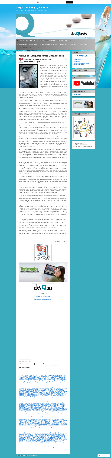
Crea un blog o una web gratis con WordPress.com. (27, 455)
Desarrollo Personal (34, 375)
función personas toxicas (59, 393)
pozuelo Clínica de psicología (53, 429)
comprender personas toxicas (61, 383)
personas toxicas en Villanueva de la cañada (31, 419)
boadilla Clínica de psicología (51, 376)
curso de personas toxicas (35, 384)
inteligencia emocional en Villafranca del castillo (38, 399)
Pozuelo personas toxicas (37, 432)
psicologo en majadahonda (24, 437)
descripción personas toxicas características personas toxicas (51, 390)
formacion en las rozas (33, 392)
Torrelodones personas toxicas (46, 438)
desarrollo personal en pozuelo (36, 389)
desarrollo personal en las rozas (42, 388)
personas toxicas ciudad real (36, 413)
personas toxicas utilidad (24, 428)
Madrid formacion (40, 404)
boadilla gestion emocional (60, 377)
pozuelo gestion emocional (60, 430)
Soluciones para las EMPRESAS (47, 40)
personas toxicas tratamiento (61, 427)
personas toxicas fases (32, 420)
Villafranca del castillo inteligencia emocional (46, 441)
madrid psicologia (35, 405)
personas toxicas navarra (57, 423)
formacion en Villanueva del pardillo (45, 393)
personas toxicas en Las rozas (33, 417)
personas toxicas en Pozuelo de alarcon (27, 418)
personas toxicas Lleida (50, 422)
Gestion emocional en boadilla (45, 394)
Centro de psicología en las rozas (35, 379)
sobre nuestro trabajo (81, 63)
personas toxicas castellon (59, 412)
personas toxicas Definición (57, 414)
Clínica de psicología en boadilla (41, 381)
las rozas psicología (35, 403)
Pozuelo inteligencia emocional (25, 432)
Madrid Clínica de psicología (58, 403)
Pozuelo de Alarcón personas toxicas (26, 430)
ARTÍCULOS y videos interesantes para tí (27, 44)
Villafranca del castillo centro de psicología (39, 439)
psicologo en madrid (60, 436)
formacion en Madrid (42, 392)
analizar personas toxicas (49, 375)
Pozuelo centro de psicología (40, 429)
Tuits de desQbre (77, 94)
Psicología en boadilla (59, 434)
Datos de (78, 64)
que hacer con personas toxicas (37, 437)
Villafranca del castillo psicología (47, 442)
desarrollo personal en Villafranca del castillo (53, 389)
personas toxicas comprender (49, 413)
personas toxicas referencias (41, 425)
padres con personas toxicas (48, 408)
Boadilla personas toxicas (37, 378)
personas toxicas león (39, 422)
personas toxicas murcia (46, 423)
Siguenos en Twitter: (79, 91)
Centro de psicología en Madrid (49, 379)
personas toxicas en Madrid (46, 417)
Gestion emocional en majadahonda (39, 395)
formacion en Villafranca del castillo (29, 393)
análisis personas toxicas (60, 375)
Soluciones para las (80, 55)
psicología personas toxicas (28, 436)
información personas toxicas (36, 397)
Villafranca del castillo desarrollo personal (41, 440)
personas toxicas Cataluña (24, 413)
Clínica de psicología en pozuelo (53, 382)
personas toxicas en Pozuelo (58, 417)
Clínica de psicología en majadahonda (37, 382)
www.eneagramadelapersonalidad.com (43, 299)
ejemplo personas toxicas (24, 391)
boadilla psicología (56, 378)
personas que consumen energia (33, 409)
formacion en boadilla (23, 392)
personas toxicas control (61, 413)
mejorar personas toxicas (24, 408)
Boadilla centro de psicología (39, 376)
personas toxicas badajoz (26, 411)
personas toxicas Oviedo (30, 424)
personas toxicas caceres (24, 412)
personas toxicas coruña (35, 414)
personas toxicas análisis (31, 410)
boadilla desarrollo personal (40, 377)
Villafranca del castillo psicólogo (33, 442)
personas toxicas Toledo (49, 427)
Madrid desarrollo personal (31, 404)
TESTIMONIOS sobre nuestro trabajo (48, 44)
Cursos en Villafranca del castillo (34, 387)
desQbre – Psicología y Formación (32, 7)
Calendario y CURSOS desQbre (65, 40)
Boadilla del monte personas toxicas (26, 377)
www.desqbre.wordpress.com (43, 296)
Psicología (51, 434)
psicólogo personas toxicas (43, 434)
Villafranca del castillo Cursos (25, 440)
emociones (32, 391)
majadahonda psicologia (59, 407)
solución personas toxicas (24, 438)
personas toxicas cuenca (46, 414)
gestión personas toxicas (33, 394)
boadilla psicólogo (48, 378)
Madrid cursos (22, 404)
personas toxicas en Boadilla (48, 416)
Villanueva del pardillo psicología (47, 447)
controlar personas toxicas (24, 384)
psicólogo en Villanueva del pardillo (29, 434)
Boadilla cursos (61, 376)
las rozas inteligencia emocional (50, 402)
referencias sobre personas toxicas (52, 437)
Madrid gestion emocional (50, 404)
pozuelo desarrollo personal (40, 430)
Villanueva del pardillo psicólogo (33, 447)
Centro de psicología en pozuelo (32, 380)
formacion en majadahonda (53, 392)
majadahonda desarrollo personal (40, 406)
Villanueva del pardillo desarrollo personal (41, 444)
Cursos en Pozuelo (23, 387)
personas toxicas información (28, 422)
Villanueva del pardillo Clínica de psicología (54, 443)
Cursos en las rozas (42, 386)
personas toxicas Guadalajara (50, 421)
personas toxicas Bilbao (50, 411)
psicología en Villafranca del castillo (46, 435)
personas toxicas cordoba (24, 414)
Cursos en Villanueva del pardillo (49, 387)
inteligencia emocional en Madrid (36, 398)
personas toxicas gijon (27, 421)
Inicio (17, 40)
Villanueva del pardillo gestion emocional (27, 445)
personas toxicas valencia (35, 428)
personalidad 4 (57, 408)
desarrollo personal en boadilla (28, 388)
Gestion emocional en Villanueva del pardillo (43, 396)
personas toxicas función (43, 420)
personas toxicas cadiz (35, 412)
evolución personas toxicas (51, 391)
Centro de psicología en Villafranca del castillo (49, 380)
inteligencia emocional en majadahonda (51, 398)
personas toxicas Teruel (29, 427)
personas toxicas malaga (24, 423)
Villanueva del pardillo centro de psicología (35, 443)
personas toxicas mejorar (35, 423)
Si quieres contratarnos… (36, 48)
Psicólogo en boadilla (30, 433)
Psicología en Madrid (33, 435)
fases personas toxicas (62, 391)
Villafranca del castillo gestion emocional (27, 441)
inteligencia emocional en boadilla (50, 397)
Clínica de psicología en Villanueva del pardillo (44, 383)
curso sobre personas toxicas (48, 384)
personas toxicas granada (37, 421)
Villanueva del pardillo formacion (57, 444)
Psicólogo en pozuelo (50, 433)
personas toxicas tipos (38, 427)
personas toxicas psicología (29, 425)
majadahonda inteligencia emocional (34, 407)
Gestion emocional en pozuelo (53, 395)
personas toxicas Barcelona (38, 411)
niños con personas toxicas (35, 408)
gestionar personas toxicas (59, 396)
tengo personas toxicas (35, 438)
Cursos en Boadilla (34, 386)
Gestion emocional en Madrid (25, 395)
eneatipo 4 (43, 391)
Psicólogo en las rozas (40, 433)
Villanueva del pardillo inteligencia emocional (46, 445)
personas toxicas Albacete (46, 409)
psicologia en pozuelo (51, 436)
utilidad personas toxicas (24, 439)
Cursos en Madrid (51, 386)
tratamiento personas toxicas (60, 438)
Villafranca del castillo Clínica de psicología (57, 439)
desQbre (77, 59)
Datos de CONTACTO (22, 48)
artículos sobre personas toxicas (25, 376)
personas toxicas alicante (57, 409)
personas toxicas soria (53, 426)
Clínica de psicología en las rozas (56, 381)
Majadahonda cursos (28, 406)
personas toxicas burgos (60, 411)
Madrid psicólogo (27, 405)
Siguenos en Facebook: (80, 70)
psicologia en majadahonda (40, 436)
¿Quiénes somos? (83, 44)
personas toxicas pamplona (53, 424)
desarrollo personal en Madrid (56, 388)
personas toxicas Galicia (54, 420)
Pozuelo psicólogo (47, 432)
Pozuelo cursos (62, 429)
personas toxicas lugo (60, 422)
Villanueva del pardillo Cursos (25, 444)
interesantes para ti (80, 61)
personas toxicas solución (42, 426)
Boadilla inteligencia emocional (25, 378)
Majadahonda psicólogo (48, 407)
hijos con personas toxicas (24, 397)
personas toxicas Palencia (41, 424)
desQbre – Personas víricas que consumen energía (37, 61)
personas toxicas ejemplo (36, 416)
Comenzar (69, 2)
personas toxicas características (47, 412)
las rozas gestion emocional (37, 402)
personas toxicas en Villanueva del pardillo (51, 419)
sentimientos (62, 437)
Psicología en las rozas (24, 435)
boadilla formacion (50, 377)
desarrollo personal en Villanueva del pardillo (28, 390)
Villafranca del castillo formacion (57, 440)
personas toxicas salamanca (54, 425)
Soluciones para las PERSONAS (28, 40)
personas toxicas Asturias (53, 410)
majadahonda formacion (53, 406)
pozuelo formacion (50, 430)
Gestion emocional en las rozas (58, 394)
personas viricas (30, 429)
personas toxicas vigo (45, 428)
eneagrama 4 (37, 391)
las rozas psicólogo (26, 403)
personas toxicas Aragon (42, 410)
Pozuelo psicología (56, 432)
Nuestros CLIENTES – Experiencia (68, 44)
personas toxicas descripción (25, 416)
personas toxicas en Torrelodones (43, 418)
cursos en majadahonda (60, 386)
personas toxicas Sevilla (31, 426)
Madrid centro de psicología (45, 403)
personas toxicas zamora (56, 428)
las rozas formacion (27, 402)
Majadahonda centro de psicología (46, 405)
